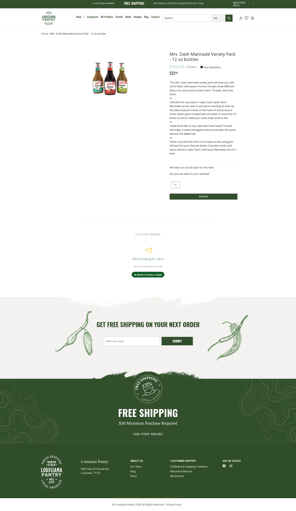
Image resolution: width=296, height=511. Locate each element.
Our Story (136, 466)
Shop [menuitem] (78, 17)
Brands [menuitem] (119, 17)
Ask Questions (212, 67)
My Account (177, 476)
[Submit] (229, 18)
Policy (133, 476)
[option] (110, 79)
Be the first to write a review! (148, 274)
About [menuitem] (128, 17)
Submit (177, 341)
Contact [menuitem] (155, 17)
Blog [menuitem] (146, 17)
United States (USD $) (239, 4)
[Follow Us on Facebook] (224, 466)
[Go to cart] (252, 18)
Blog (133, 471)
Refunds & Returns (181, 471)
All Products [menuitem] (107, 17)
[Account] (240, 18)
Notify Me (203, 196)
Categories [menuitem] (92, 17)
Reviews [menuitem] (138, 17)
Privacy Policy (173, 504)
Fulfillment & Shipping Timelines (189, 466)
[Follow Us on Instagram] (231, 466)
